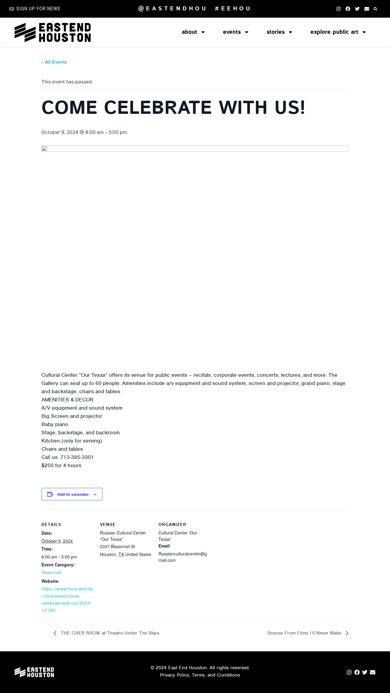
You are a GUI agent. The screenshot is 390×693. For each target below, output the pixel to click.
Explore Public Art (334, 32)
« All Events (54, 62)
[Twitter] (357, 8)
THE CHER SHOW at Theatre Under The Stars (109, 633)
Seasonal (51, 572)
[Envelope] (366, 8)
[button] (375, 9)
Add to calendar (73, 494)
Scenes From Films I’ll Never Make (305, 633)
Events (232, 32)
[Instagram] (338, 8)
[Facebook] (347, 8)
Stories (276, 32)
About (189, 32)
